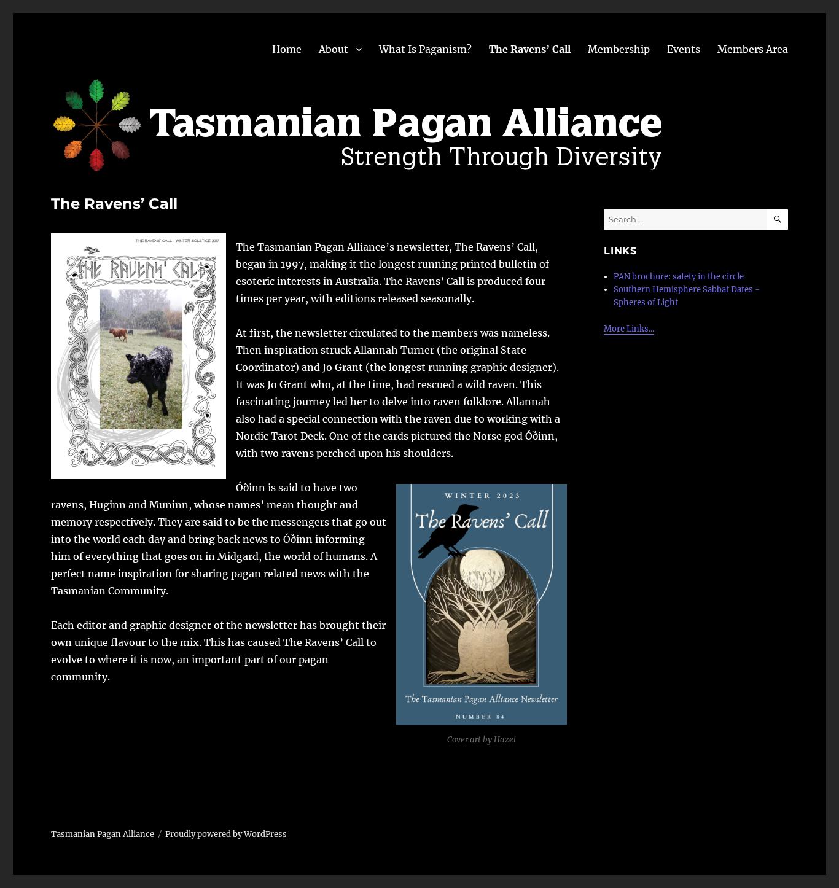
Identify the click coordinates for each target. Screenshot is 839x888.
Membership (619, 49)
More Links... (629, 329)
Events (683, 49)
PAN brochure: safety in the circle (679, 276)
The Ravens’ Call (530, 49)
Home (287, 49)
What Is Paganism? (425, 49)
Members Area (752, 49)
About (333, 49)
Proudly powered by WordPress (226, 834)
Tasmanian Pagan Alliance (102, 834)
